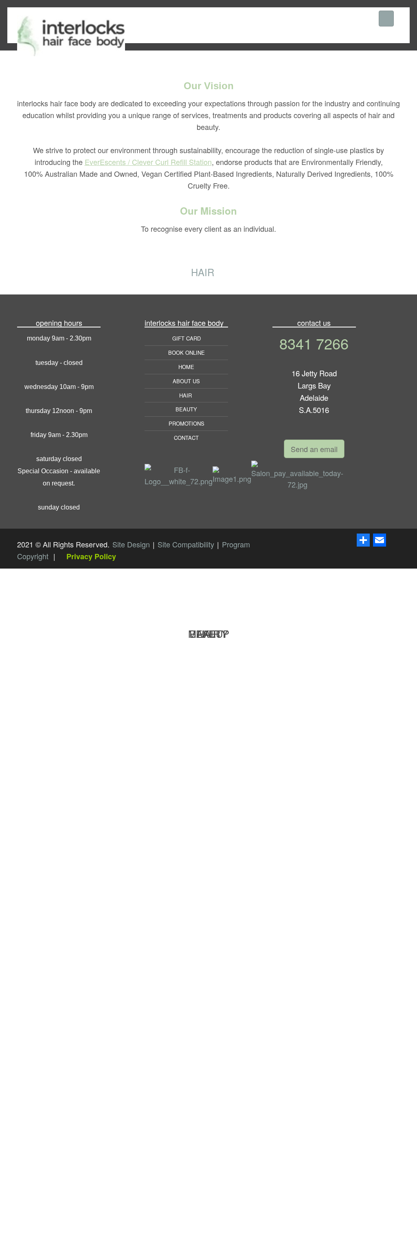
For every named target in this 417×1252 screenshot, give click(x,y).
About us (186, 381)
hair (186, 395)
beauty (186, 409)
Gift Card (186, 338)
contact (186, 437)
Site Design (132, 544)
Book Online (186, 352)
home (186, 367)
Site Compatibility (187, 544)
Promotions (186, 423)
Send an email (314, 449)
